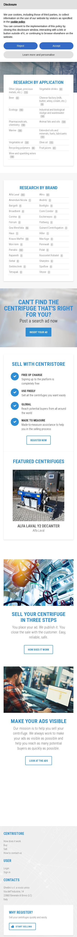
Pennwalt (45, 244)
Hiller (43, 233)
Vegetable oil (18, 142)
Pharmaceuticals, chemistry (18, 123)
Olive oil (46, 142)
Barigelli (15, 205)
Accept (56, 45)
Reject (20, 45)
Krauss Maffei (18, 238)
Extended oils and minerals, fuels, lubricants (53, 133)
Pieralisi (15, 249)
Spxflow (45, 266)
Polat (43, 249)
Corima (14, 216)
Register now (38, 440)
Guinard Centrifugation (53, 227)
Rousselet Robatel (50, 255)
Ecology (16, 109)
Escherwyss (47, 216)
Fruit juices (47, 147)
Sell (5, 849)
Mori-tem (15, 244)
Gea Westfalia (18, 227)
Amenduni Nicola (19, 200)
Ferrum (14, 222)
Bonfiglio (45, 205)
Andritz (44, 200)
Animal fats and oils (52, 121)
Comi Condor (48, 211)
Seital (13, 261)
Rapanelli (15, 255)
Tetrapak (15, 272)
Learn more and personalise (39, 54)
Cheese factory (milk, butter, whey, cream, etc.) (52, 100)
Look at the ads (38, 760)
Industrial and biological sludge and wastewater (52, 112)
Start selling (24, 926)
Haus (13, 233)
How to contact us (13, 853)
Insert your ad (38, 332)
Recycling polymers (21, 147)
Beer (13, 97)
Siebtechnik (17, 266)
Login (6, 868)
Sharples (45, 261)
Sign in (7, 872)
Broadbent (16, 211)
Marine (15, 130)
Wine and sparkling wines (22, 155)
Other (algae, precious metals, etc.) (21, 90)
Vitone (44, 272)
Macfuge (45, 238)
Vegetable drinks (50, 89)
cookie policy (18, 21)
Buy (5, 845)
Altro (44, 194)
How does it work (38, 649)
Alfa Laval (16, 194)
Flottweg (45, 222)
